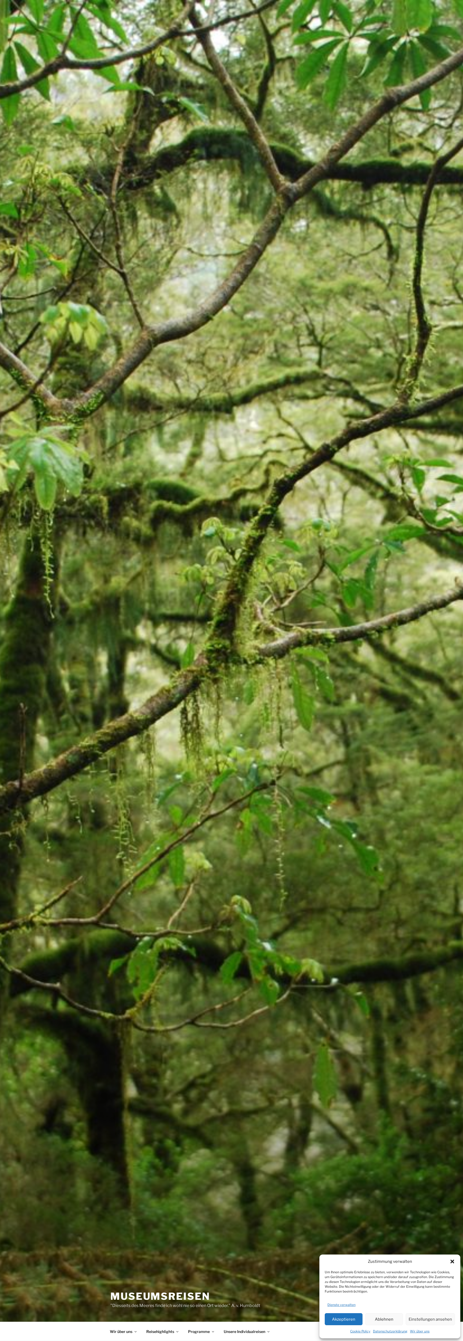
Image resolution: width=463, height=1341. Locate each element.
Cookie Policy (360, 1331)
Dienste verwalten (341, 1305)
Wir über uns (420, 1331)
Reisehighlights (160, 1331)
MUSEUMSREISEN (160, 1296)
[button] (452, 1261)
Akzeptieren (343, 1319)
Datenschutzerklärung (390, 1331)
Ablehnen (384, 1319)
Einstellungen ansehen (430, 1319)
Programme (199, 1331)
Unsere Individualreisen (244, 1331)
